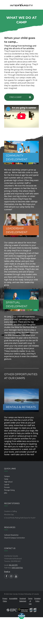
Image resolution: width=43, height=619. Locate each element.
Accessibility (13, 598)
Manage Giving (9, 490)
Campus (7, 476)
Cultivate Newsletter (11, 535)
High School (8, 482)
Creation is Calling (10, 511)
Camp (6, 479)
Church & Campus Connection (14, 538)
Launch (6, 484)
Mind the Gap (9, 514)
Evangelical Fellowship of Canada (11, 610)
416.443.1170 (13, 565)
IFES (33, 610)
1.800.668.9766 (17, 568)
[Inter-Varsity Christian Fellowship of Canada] (21, 5)
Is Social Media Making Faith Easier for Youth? (19, 518)
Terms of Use (30, 601)
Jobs (5, 493)
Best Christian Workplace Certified (21, 616)
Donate (7, 487)
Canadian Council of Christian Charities (23, 610)
